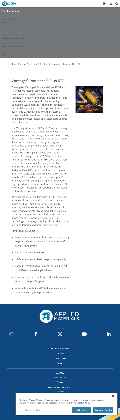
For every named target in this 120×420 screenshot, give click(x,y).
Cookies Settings (32, 410)
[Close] (113, 396)
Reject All (81, 410)
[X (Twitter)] (60, 334)
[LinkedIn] (109, 334)
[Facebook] (36, 334)
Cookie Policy (84, 402)
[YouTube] (84, 334)
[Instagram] (11, 334)
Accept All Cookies (103, 410)
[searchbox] (117, 3)
